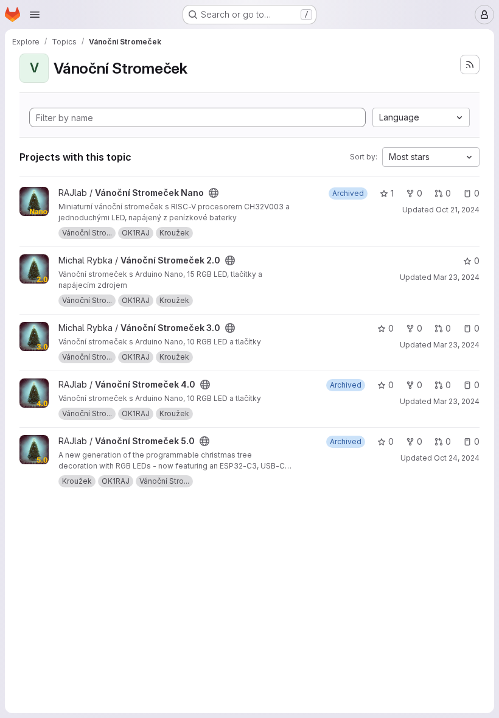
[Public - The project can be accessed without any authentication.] (213, 193)
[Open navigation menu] (34, 14)
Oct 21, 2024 (458, 209)
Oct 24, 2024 (457, 457)
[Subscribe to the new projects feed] (470, 64)
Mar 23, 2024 (456, 277)
